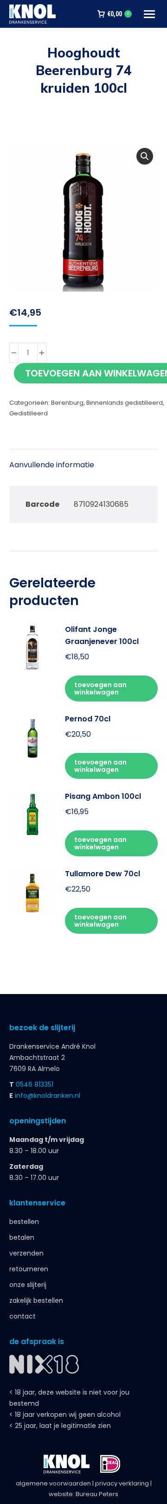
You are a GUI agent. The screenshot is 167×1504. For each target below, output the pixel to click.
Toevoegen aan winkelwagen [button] (100, 688)
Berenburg (67, 402)
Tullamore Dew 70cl (102, 873)
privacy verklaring (122, 1483)
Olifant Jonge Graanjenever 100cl (102, 635)
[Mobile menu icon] (149, 14)
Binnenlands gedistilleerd (124, 402)
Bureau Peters (97, 1494)
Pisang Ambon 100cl (103, 796)
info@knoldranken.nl (47, 1095)
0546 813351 (34, 1084)
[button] (144, 156)
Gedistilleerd (28, 413)
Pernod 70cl (87, 719)
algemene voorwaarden (53, 1483)
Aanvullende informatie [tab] (51, 464)
